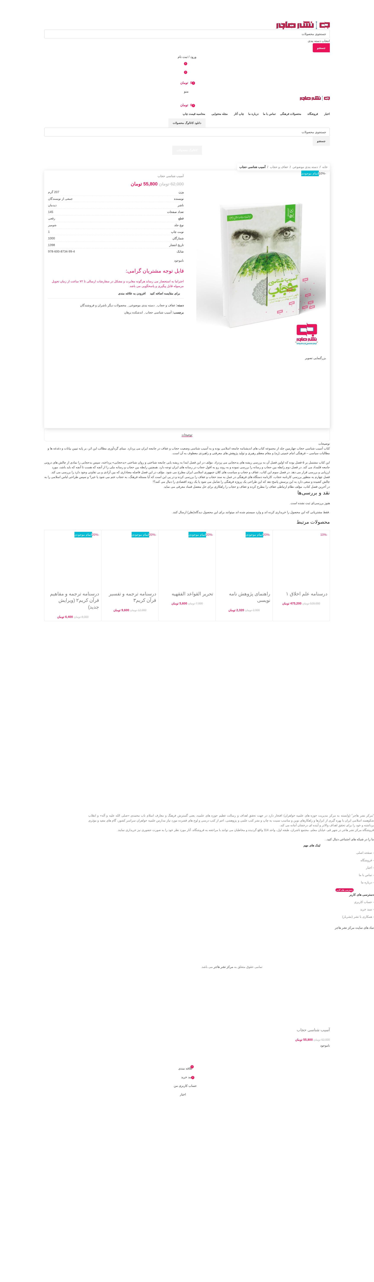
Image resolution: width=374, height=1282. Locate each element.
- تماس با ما (366, 875)
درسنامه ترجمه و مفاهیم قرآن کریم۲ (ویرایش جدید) (74, 600)
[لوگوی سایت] (303, 25)
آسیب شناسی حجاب (158, 312)
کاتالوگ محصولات (187, 150)
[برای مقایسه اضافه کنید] (324, 1058)
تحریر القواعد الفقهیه (192, 593)
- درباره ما (367, 882)
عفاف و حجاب (279, 167)
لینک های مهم (311, 845)
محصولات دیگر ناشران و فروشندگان (103, 305)
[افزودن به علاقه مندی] (312, 1058)
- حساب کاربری (364, 902)
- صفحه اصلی (365, 852)
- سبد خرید (367, 909)
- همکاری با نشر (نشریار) (358, 916)
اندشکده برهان (133, 312)
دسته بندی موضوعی (305, 167)
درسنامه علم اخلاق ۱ (306, 593)
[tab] (187, 434)
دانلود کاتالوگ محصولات (187, 123)
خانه (325, 167)
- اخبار (370, 867)
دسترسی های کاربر (355, 893)
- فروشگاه (367, 860)
